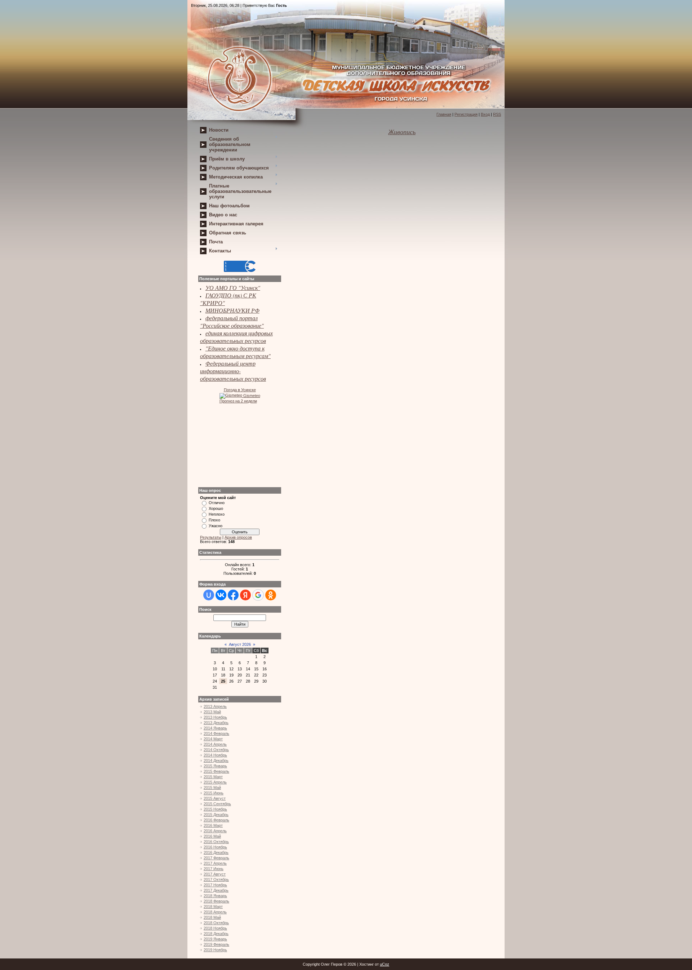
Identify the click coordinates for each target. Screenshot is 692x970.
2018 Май (212, 917)
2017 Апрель (215, 863)
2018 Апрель (215, 912)
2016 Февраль (216, 820)
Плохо (214, 520)
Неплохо (217, 514)
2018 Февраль (216, 901)
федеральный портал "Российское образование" (232, 321)
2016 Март (213, 825)
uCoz (384, 964)
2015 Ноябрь (215, 809)
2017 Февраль (216, 858)
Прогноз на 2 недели (238, 401)
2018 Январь (215, 896)
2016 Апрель (215, 831)
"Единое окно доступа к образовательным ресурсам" (235, 352)
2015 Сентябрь (217, 804)
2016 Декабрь (216, 852)
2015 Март (213, 777)
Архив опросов (238, 537)
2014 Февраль (216, 733)
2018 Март (213, 906)
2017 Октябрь (216, 879)
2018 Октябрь (216, 923)
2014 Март (213, 739)
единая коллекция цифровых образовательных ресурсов (236, 336)
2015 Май (212, 787)
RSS (497, 114)
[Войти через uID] (208, 595)
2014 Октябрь (216, 750)
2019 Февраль (216, 944)
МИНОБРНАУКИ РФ (232, 310)
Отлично (217, 503)
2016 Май (212, 836)
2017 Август (215, 874)
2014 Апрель (215, 744)
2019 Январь (215, 939)
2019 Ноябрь (215, 950)
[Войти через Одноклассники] (270, 595)
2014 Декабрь (216, 760)
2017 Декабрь (216, 890)
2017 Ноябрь (215, 885)
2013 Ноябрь (215, 717)
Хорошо (216, 508)
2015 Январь (215, 766)
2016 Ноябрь (215, 847)
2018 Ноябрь (215, 928)
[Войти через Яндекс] (245, 595)
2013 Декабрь (216, 722)
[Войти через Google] (258, 595)
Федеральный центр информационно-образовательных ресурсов (233, 371)
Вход (485, 114)
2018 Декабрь (216, 933)
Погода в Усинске (240, 390)
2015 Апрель (215, 782)
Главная (443, 114)
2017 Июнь (213, 869)
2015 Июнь (213, 793)
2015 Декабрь (216, 814)
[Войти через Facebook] (233, 595)
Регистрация (466, 114)
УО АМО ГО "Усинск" (232, 287)
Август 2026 (240, 644)
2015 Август (215, 798)
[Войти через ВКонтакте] (221, 595)
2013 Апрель (215, 706)
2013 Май (212, 712)
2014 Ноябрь (215, 755)
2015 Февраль (216, 771)
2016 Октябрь (216, 841)
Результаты (210, 537)
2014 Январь (215, 728)
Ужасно (215, 526)
